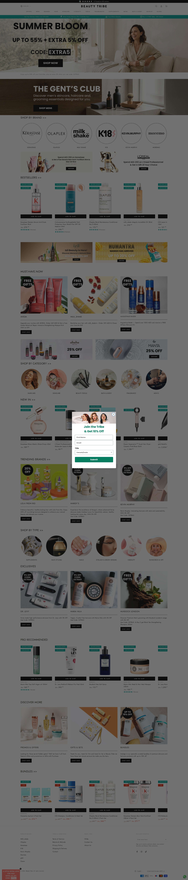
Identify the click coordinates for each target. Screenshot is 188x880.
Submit (94, 459)
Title (77, 448)
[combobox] (93, 452)
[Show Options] (111, 452)
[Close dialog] (113, 414)
